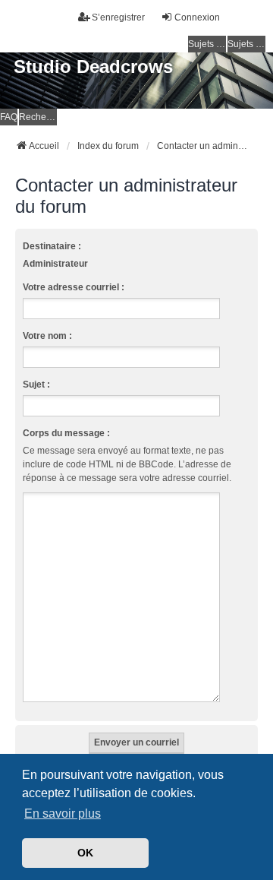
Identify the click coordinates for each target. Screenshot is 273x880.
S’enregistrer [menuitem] (118, 17)
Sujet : (36, 384)
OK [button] (85, 853)
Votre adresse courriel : (73, 287)
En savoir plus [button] (62, 813)
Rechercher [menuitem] (38, 117)
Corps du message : (66, 433)
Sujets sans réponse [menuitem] (207, 44)
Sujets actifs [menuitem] (246, 44)
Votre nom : (47, 336)
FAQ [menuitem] (8, 117)
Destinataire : (52, 246)
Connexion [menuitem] (197, 17)
